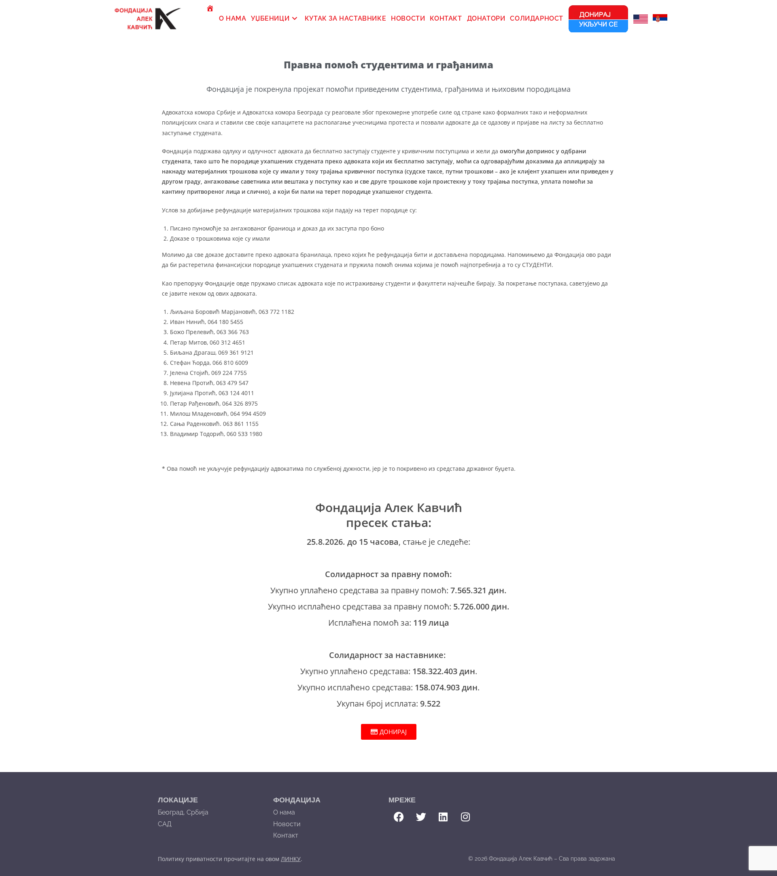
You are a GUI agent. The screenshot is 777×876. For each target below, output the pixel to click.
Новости (287, 824)
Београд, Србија (183, 812)
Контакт (285, 835)
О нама (284, 812)
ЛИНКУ (291, 859)
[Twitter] (421, 817)
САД (165, 824)
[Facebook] (398, 817)
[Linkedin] (443, 817)
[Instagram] (465, 817)
